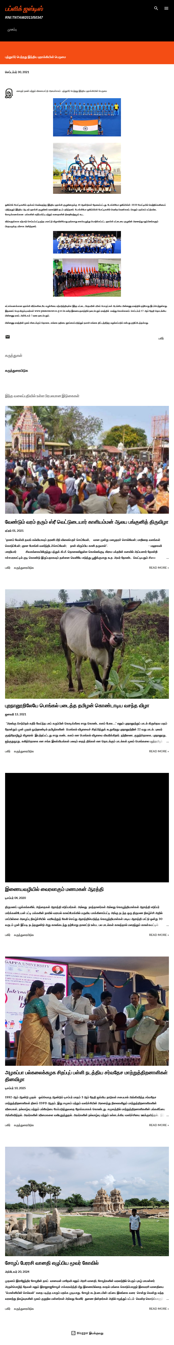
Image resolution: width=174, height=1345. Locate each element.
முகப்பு (12, 29)
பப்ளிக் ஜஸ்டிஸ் (24, 8)
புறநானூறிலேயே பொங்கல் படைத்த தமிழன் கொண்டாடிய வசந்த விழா (77, 705)
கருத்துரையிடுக (16, 370)
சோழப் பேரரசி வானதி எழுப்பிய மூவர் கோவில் (52, 1263)
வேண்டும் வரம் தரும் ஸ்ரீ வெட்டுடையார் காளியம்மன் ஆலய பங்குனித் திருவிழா (86, 522)
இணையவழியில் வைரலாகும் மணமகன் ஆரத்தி (54, 889)
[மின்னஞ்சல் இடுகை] (7, 338)
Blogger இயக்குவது (89, 1333)
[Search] (156, 7)
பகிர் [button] (161, 338)
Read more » (159, 567)
